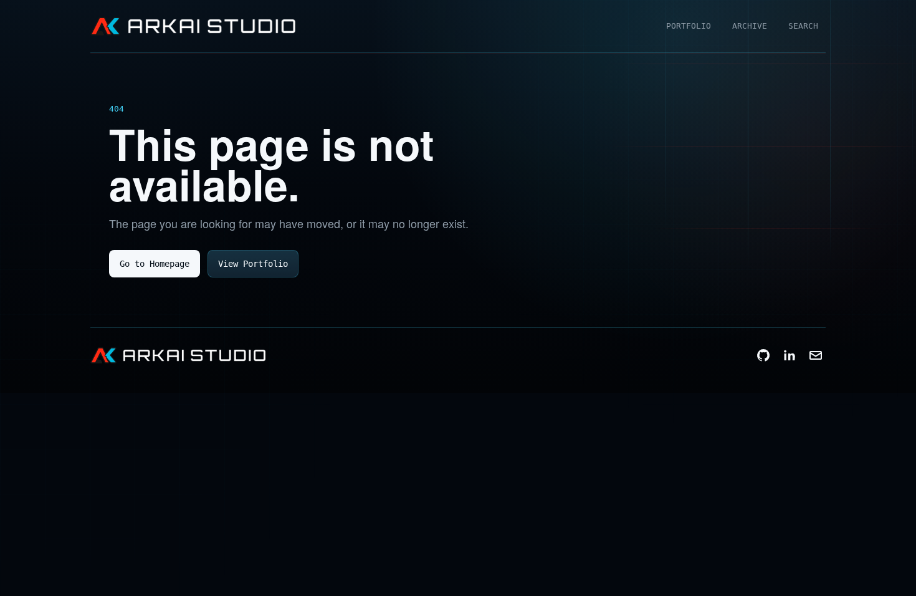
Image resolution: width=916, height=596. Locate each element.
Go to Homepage (154, 264)
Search (803, 26)
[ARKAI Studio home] (193, 26)
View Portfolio (253, 264)
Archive (749, 26)
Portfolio (688, 26)
